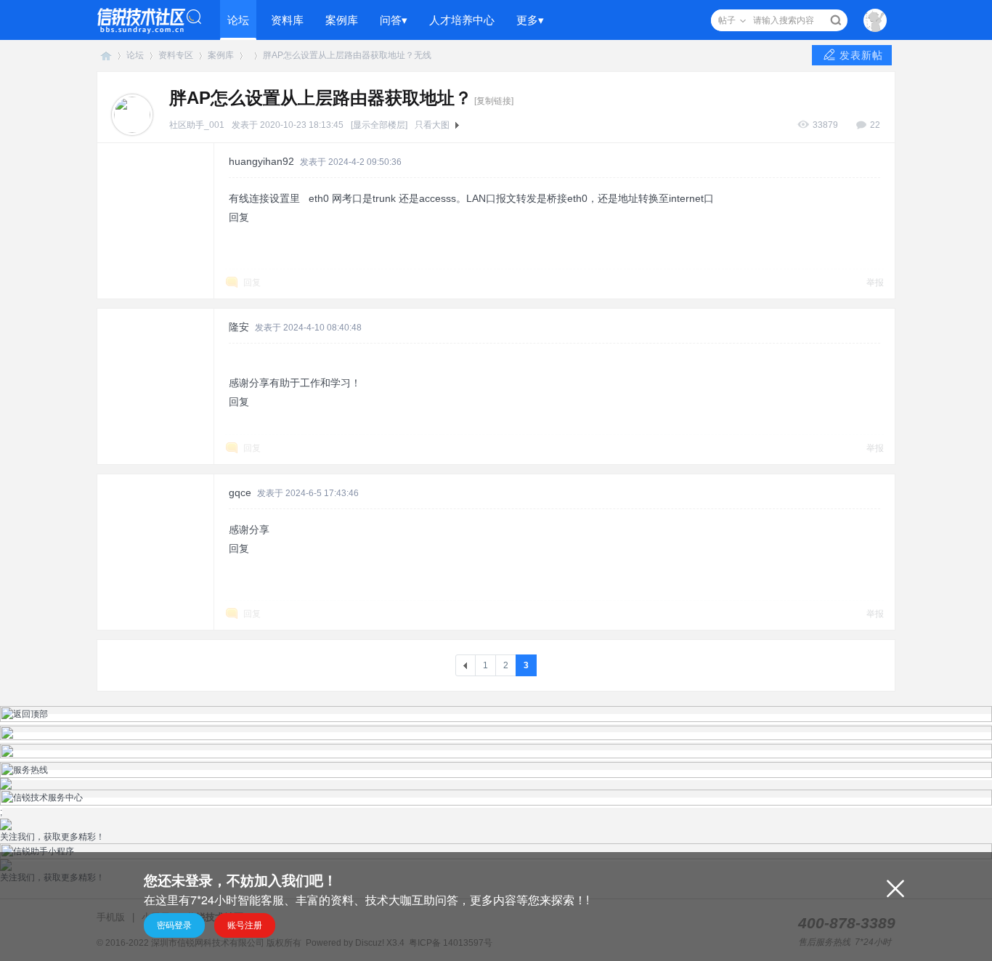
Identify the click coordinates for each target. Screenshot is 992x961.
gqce (240, 492)
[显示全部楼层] (379, 125)
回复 (239, 217)
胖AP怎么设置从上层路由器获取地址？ (338, 55)
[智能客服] (496, 737)
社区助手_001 (196, 125)
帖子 (727, 20)
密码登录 (174, 925)
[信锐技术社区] (149, 20)
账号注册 (244, 925)
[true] (835, 20)
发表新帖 (861, 55)
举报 (875, 282)
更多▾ (530, 20)
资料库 (287, 20)
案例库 (341, 20)
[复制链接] (493, 101)
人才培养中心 (462, 20)
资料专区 (175, 55)
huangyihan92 (261, 161)
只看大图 (432, 125)
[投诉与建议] (496, 755)
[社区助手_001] (132, 114)
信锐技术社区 (106, 55)
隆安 (239, 327)
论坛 (238, 20)
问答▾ (393, 20)
